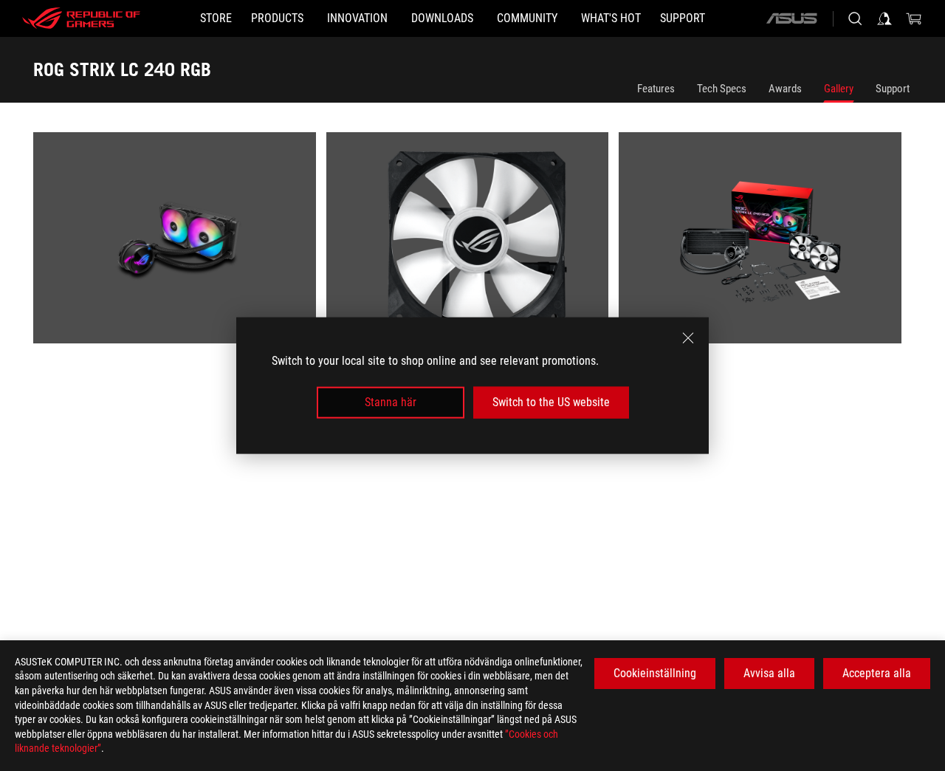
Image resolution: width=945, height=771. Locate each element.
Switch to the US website (551, 402)
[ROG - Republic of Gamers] (81, 18)
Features (656, 88)
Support (893, 88)
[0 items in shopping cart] (914, 18)
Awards (785, 88)
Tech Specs (721, 88)
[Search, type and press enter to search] (855, 18)
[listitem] (179, 243)
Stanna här (390, 402)
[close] (688, 338)
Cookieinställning (655, 673)
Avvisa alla (769, 673)
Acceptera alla (876, 673)
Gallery (838, 88)
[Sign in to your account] (884, 18)
